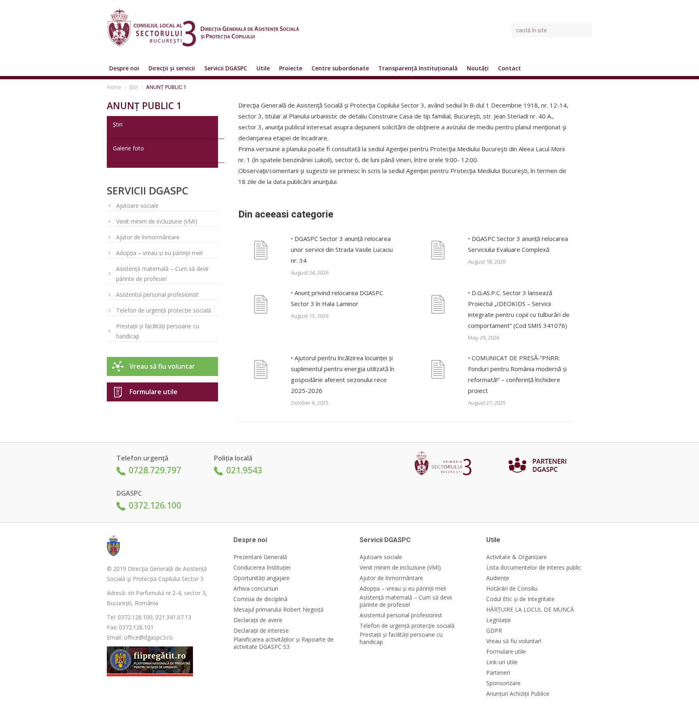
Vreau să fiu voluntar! (513, 641)
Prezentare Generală (260, 557)
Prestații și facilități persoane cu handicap (157, 331)
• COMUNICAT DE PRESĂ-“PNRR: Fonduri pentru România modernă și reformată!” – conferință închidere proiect (517, 374)
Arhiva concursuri (255, 588)
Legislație (498, 620)
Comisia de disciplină (260, 599)
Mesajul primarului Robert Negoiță (278, 609)
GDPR (494, 630)
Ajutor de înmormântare (148, 237)
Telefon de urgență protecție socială (163, 310)
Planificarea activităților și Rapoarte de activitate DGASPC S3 (283, 643)
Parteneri (498, 672)
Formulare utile (153, 391)
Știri (118, 124)
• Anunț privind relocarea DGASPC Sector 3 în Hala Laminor (337, 298)
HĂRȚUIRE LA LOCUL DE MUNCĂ (530, 609)
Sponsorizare (503, 683)
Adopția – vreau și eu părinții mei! (159, 253)
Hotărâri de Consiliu (512, 588)
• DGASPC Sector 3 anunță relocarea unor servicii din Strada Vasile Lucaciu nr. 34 (342, 249)
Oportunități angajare (261, 578)
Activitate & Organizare (516, 557)
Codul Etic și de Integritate (520, 599)
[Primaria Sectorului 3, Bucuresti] (445, 465)
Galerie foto (128, 148)
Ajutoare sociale (137, 205)
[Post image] (260, 251)
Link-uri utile (502, 662)
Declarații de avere (257, 620)
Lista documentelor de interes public (533, 567)
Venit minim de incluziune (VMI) (156, 221)
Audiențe (497, 578)
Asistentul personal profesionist (157, 294)
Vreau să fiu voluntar (162, 366)
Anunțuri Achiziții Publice (517, 693)
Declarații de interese (261, 630)
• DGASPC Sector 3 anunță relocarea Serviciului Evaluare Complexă (518, 243)
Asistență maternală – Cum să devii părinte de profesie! (162, 274)
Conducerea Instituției (261, 567)
